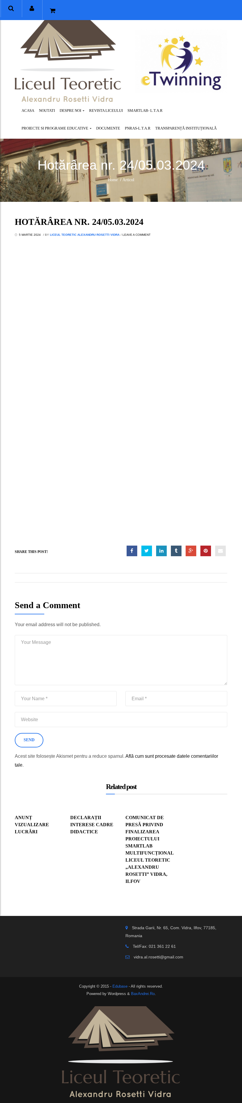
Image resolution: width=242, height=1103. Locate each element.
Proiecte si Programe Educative (55, 128)
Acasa (28, 110)
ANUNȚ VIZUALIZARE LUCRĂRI (32, 824)
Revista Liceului (106, 110)
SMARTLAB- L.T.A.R (145, 110)
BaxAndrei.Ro (143, 993)
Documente (108, 128)
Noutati (47, 110)
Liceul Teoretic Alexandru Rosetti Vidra (85, 234)
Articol (128, 180)
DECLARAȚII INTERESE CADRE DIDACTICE (91, 824)
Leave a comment (136, 234)
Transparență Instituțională (186, 128)
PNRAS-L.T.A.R (138, 128)
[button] (11, 8)
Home (113, 180)
